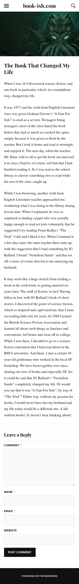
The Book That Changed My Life (37, 68)
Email (10, 511)
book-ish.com (39, 5)
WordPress (49, 575)
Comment (13, 445)
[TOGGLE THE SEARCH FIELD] (72, 5)
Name (9, 492)
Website (10, 530)
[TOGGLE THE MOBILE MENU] (6, 5)
